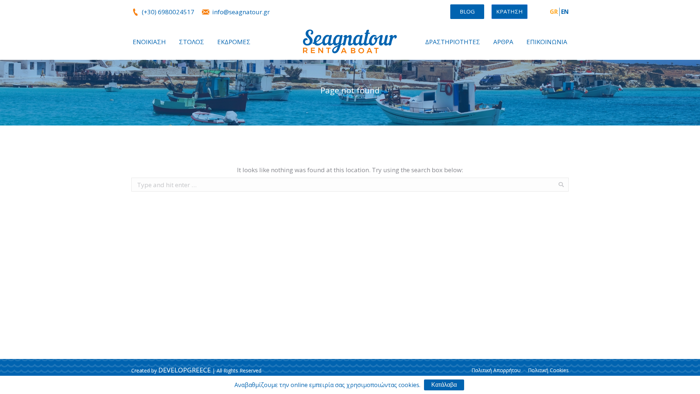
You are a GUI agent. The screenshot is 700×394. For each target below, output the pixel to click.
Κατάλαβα (444, 385)
